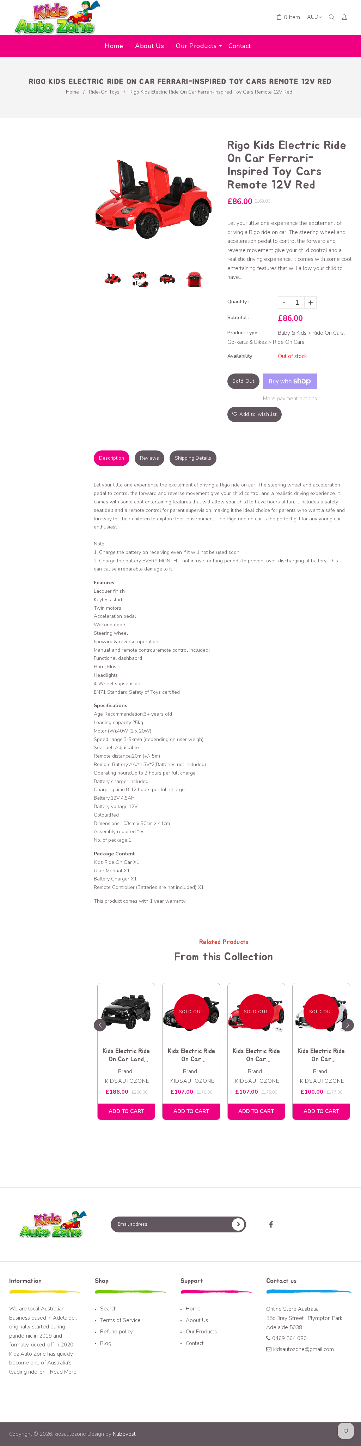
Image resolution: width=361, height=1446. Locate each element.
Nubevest (123, 1434)
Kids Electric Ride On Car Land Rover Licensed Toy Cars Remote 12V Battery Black (126, 1056)
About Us (197, 1320)
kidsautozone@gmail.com (303, 1349)
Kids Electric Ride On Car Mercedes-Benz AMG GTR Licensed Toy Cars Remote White (321, 1056)
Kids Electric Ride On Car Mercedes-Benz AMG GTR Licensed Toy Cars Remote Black (191, 1056)
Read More (63, 1371)
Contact (195, 1343)
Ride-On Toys (104, 92)
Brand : (126, 1071)
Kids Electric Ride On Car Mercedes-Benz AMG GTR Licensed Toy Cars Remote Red (256, 1056)
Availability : (241, 356)
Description (111, 458)
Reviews (149, 458)
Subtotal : (238, 317)
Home (72, 92)
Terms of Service (120, 1320)
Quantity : (238, 301)
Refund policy (116, 1331)
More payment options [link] (290, 398)
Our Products (201, 1331)
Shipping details (193, 458)
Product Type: (242, 332)
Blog (105, 1343)
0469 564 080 (289, 1338)
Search (108, 1308)
